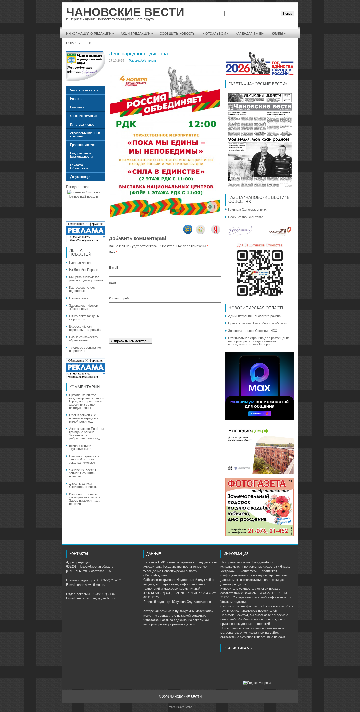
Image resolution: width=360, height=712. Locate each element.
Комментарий (119, 298)
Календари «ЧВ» (249, 33)
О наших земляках (84, 116)
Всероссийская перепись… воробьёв (85, 328)
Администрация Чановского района (254, 316)
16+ (91, 43)
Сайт (112, 283)
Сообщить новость (177, 33)
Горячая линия (80, 262)
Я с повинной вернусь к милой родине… (83, 418)
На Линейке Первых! (84, 270)
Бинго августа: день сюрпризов (84, 317)
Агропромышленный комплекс (85, 134)
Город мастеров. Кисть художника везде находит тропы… (86, 405)
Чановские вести (81, 470)
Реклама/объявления (143, 60)
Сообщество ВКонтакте (245, 217)
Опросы (73, 43)
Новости (76, 99)
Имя (113, 252)
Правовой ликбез (82, 145)
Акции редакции (137, 33)
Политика (77, 107)
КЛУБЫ (279, 33)
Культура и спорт (83, 124)
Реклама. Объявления (79, 166)
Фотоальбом (215, 33)
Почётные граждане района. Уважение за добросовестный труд (87, 433)
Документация (80, 177)
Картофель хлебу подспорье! (82, 289)
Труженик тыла (80, 449)
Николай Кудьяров (83, 456)
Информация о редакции (90, 33)
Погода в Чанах (77, 187)
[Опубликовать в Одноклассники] (200, 233)
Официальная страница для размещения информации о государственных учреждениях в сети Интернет (258, 341)
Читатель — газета (84, 90)
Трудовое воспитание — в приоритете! (87, 349)
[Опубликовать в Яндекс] (215, 233)
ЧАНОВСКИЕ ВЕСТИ (125, 12)
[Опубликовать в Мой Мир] (187, 233)
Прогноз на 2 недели (82, 196)
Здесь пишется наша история (84, 502)
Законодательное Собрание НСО (252, 331)
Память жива (78, 298)
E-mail (114, 267)
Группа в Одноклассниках (247, 209)
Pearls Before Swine (180, 706)
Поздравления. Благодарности (81, 154)
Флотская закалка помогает (82, 461)
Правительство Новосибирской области (257, 323)
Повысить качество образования (83, 338)
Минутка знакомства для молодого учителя (86, 278)
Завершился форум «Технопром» (83, 307)
